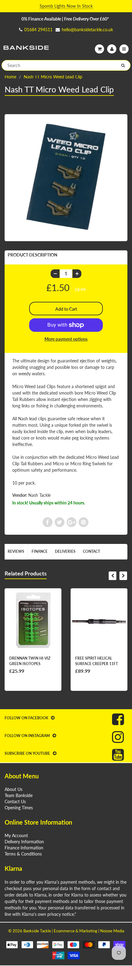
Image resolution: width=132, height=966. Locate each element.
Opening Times (19, 807)
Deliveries (65, 551)
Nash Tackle (39, 495)
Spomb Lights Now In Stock (66, 6)
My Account (16, 835)
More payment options (66, 339)
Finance (40, 551)
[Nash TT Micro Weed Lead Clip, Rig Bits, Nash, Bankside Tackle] (66, 177)
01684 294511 (38, 29)
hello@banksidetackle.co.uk (87, 29)
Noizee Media (112, 930)
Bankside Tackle (37, 930)
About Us (13, 789)
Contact (91, 551)
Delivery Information (24, 841)
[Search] (123, 65)
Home (10, 76)
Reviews (16, 551)
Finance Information (24, 847)
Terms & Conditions (23, 853)
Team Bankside (19, 795)
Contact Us (15, 801)
